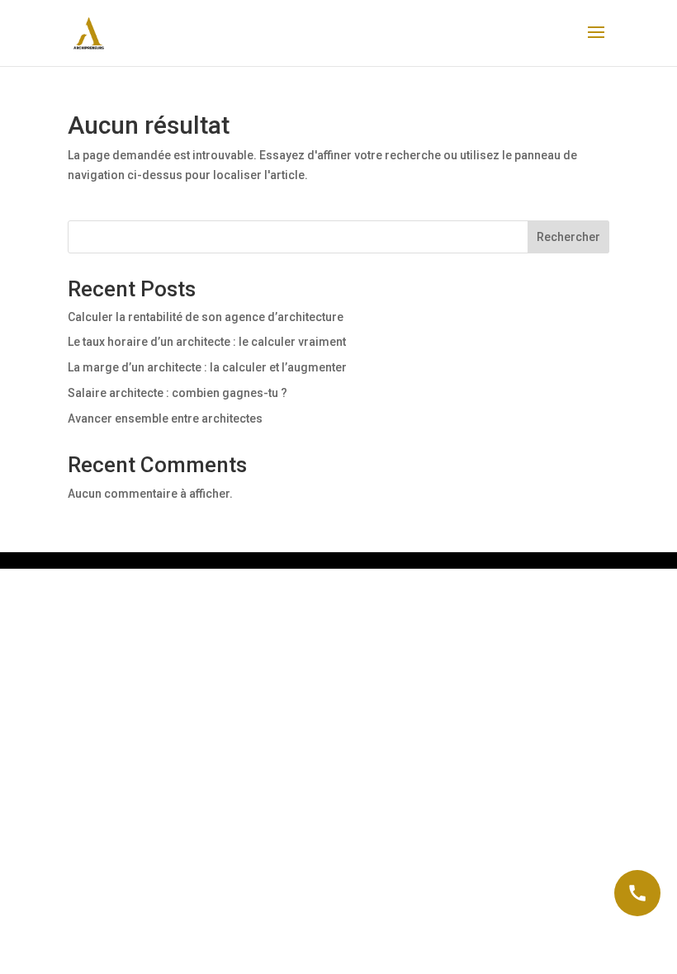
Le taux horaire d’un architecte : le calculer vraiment (207, 341)
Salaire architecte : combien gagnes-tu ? (177, 393)
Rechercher (568, 237)
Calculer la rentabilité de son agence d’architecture (205, 317)
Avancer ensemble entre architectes (165, 418)
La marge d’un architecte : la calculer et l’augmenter (207, 367)
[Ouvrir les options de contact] (637, 893)
